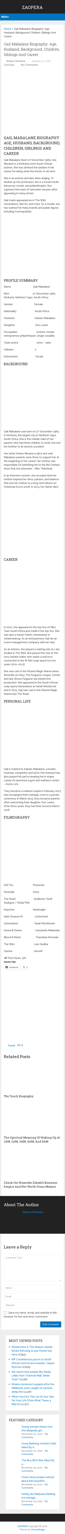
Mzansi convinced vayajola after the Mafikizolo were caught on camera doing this (33, 1388)
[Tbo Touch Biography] (32, 1077)
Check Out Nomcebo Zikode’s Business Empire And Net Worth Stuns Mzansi (30, 1184)
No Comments (29, 64)
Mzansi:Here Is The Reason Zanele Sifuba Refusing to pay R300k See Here (32, 1350)
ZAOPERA (32, 7)
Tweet (11, 1045)
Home (7, 28)
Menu (5, 16)
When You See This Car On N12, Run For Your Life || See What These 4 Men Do (33, 1400)
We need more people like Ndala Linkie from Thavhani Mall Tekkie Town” (31, 1375)
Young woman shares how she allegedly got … (37, 1428)
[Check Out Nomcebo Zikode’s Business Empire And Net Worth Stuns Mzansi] (32, 1163)
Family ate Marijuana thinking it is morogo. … (38, 1495)
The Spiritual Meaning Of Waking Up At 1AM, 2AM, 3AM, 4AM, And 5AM (32, 1139)
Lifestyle (9, 64)
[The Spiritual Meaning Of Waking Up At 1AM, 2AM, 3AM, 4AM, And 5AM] (32, 1118)
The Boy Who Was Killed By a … (37, 1462)
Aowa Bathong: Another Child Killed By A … (38, 1445)
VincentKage (38, 1529)
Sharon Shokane (15, 61)
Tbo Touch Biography (19, 1096)
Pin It (20, 1045)
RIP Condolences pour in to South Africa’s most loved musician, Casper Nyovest (33, 1363)
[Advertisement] (32, 102)
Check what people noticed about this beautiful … (37, 1479)
